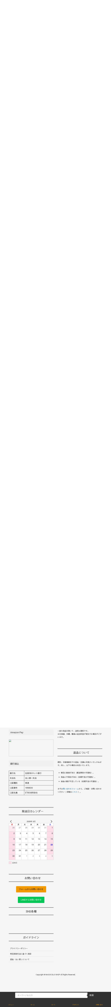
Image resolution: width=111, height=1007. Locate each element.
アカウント (75, 1005)
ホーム (33, 1005)
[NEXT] (50, 821)
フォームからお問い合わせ (31, 889)
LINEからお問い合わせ (31, 899)
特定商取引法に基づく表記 (20, 954)
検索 (91, 995)
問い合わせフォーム (71, 789)
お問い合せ (99, 1005)
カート (53, 1005)
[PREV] (11, 821)
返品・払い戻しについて (20, 959)
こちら (74, 792)
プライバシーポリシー (19, 948)
